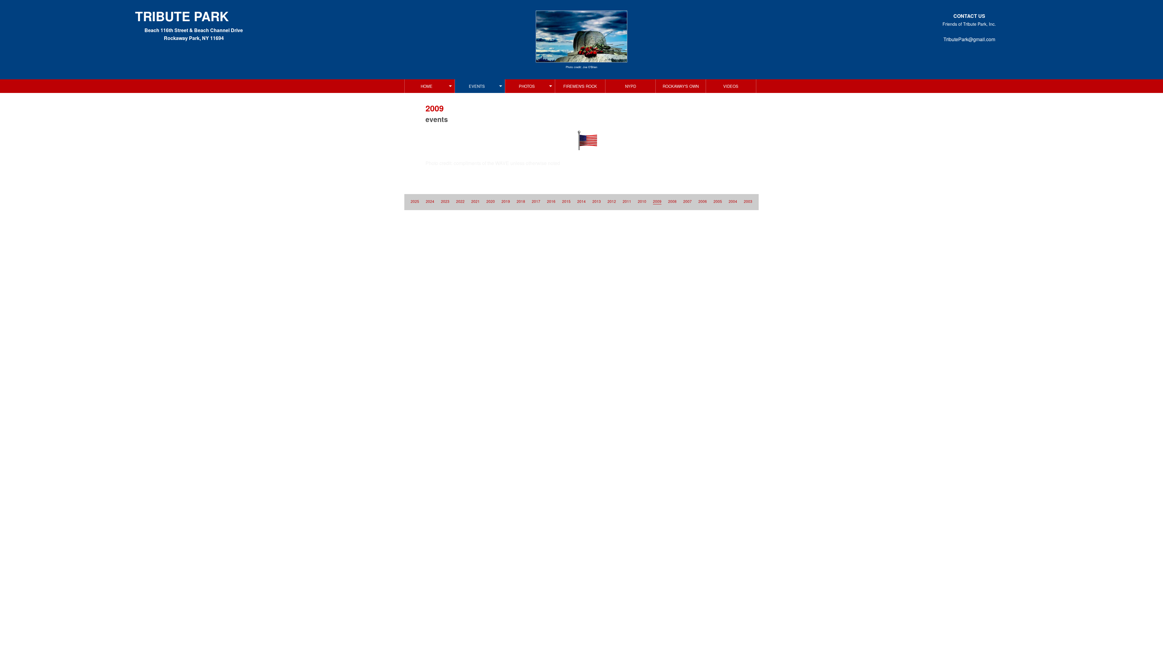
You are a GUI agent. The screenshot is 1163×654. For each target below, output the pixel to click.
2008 (672, 201)
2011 (627, 201)
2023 (445, 201)
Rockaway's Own (681, 86)
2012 (612, 201)
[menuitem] (430, 86)
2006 (702, 201)
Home (426, 86)
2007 (687, 201)
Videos (730, 86)
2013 (596, 201)
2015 (566, 201)
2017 (536, 201)
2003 (748, 201)
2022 (460, 201)
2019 (506, 201)
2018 (521, 201)
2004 (733, 201)
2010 (642, 201)
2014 (581, 201)
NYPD (630, 86)
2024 (430, 201)
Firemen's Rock (580, 86)
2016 (551, 201)
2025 (415, 201)
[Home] (581, 36)
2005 (718, 201)
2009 (657, 201)
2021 (475, 201)
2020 (490, 201)
